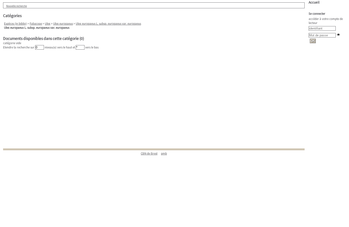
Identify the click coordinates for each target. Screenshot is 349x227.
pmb (164, 153)
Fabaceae (36, 24)
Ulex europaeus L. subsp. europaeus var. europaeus (108, 24)
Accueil (314, 2)
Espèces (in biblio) (15, 24)
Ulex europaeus (63, 24)
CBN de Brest (149, 153)
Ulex (47, 24)
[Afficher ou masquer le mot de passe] (338, 34)
